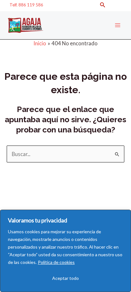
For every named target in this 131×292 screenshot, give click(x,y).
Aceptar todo (65, 278)
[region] (65, 251)
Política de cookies (56, 262)
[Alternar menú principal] (117, 25)
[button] (103, 5)
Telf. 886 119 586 (26, 4)
